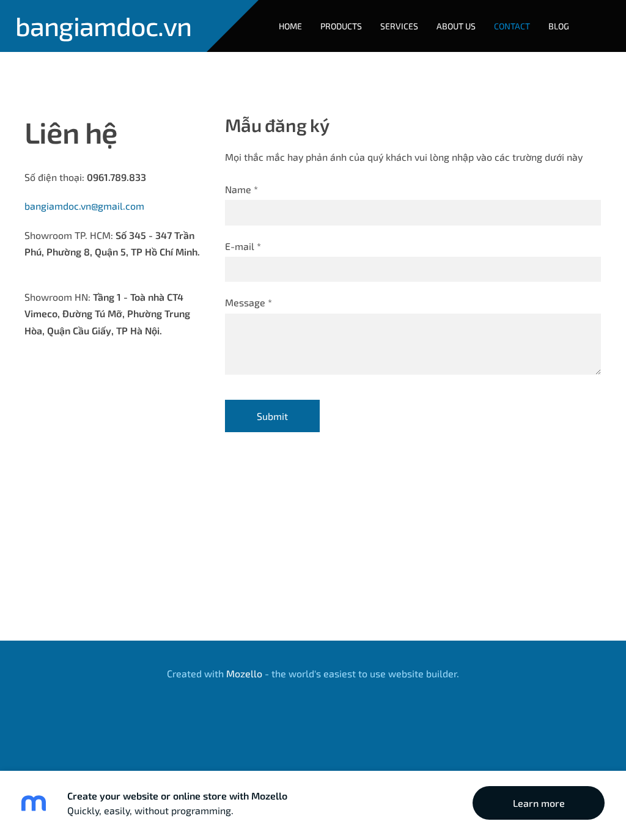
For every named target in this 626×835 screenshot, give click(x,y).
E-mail (243, 246)
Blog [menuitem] (558, 26)
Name (241, 189)
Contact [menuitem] (512, 26)
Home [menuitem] (290, 26)
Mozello (244, 673)
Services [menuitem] (399, 26)
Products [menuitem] (341, 26)
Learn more (539, 803)
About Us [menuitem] (456, 26)
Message (248, 302)
